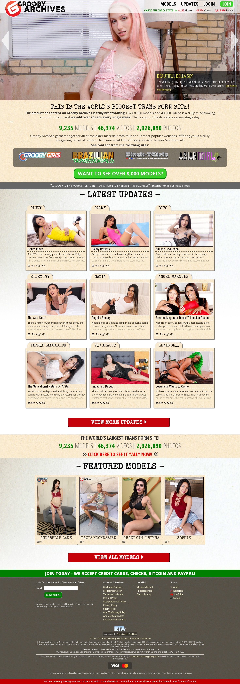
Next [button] (207, 509)
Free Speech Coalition (127, 634)
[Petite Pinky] (56, 229)
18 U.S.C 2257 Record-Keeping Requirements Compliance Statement (120, 638)
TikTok (176, 598)
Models (168, 4)
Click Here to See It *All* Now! (120, 454)
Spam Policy (109, 609)
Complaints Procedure (114, 619)
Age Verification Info (113, 616)
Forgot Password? (112, 591)
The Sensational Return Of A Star (49, 386)
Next (235, 40)
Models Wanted (145, 587)
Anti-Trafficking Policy (114, 612)
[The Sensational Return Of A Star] (56, 367)
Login (209, 4)
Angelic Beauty (101, 318)
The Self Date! (37, 318)
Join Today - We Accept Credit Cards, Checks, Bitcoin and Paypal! (120, 573)
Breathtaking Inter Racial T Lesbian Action (182, 318)
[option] (56, 510)
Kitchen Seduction (167, 249)
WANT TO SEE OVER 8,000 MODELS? (120, 173)
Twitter (174, 587)
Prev (4, 40)
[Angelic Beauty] (120, 298)
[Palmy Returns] (120, 229)
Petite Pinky (35, 249)
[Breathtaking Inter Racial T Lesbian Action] (184, 298)
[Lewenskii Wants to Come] (184, 367)
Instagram (178, 591)
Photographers (144, 591)
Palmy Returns (101, 249)
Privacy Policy (110, 605)
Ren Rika (184, 538)
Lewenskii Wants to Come (172, 386)
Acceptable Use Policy (114, 601)
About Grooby (144, 594)
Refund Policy (110, 598)
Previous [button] (32, 509)
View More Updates (117, 422)
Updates (189, 4)
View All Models (117, 558)
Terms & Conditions (113, 594)
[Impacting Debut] (120, 367)
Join (226, 4)
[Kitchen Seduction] (184, 229)
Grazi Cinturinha (56, 538)
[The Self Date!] (56, 298)
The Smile (166, 75)
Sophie (99, 538)
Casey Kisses (141, 538)
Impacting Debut (102, 386)
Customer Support (112, 587)
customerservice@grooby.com (145, 656)
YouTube (178, 594)
